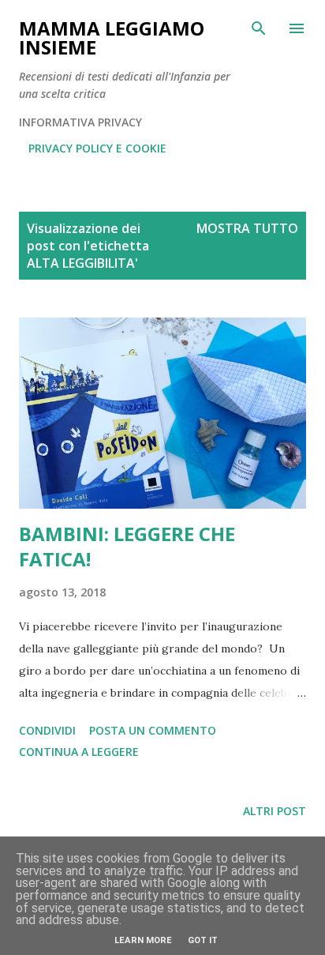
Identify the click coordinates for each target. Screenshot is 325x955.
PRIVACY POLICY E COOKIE (97, 148)
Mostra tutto (247, 228)
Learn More (143, 940)
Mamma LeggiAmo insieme (111, 37)
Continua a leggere (79, 751)
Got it (203, 940)
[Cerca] (258, 28)
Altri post (274, 810)
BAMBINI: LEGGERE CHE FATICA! (127, 546)
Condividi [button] (47, 730)
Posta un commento (152, 730)
